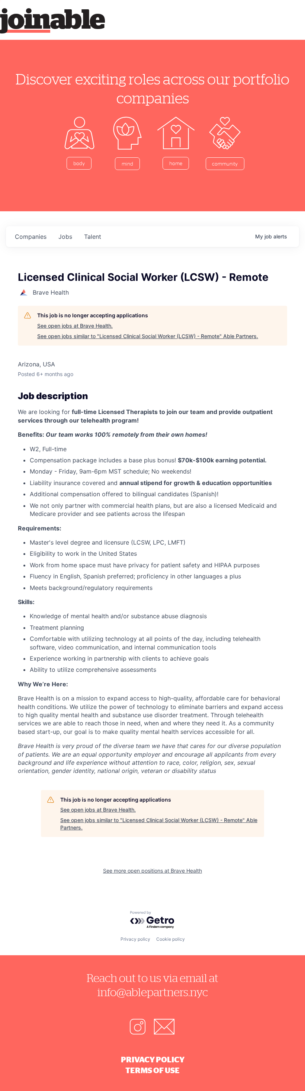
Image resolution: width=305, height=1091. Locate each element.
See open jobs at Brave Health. (75, 326)
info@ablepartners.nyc (152, 991)
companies (30, 236)
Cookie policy (170, 939)
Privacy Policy (152, 1059)
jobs (65, 236)
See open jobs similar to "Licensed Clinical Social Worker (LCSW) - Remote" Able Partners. (147, 336)
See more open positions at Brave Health (152, 870)
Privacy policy (135, 939)
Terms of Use (152, 1070)
